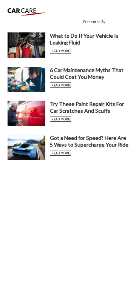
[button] (68, 45)
